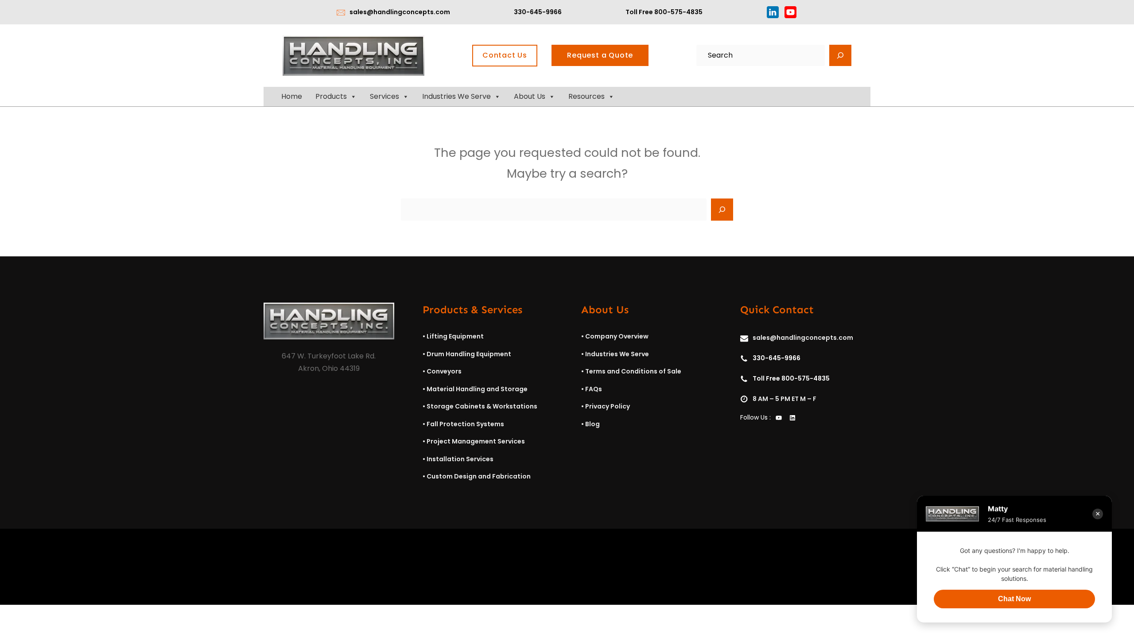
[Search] (840, 55)
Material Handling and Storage (477, 389)
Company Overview (617, 336)
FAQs (593, 389)
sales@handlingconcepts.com (400, 12)
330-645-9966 (538, 12)
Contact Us (504, 55)
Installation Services (460, 459)
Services (384, 96)
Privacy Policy (607, 406)
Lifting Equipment (455, 336)
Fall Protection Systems (465, 424)
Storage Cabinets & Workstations (482, 406)
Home (291, 96)
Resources (586, 96)
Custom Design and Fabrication (479, 476)
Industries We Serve (456, 96)
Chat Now (1014, 599)
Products (331, 96)
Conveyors (444, 371)
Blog (592, 424)
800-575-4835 (678, 12)
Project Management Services (476, 441)
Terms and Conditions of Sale (633, 371)
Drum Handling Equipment (469, 354)
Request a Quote (600, 55)
